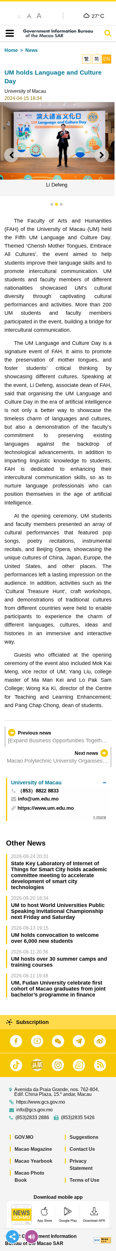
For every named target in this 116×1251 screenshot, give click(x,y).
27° (98, 16)
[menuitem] (58, 782)
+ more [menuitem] (99, 817)
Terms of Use (84, 1180)
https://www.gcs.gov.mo (40, 1102)
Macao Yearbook (33, 1161)
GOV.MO (24, 1137)
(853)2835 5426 (78, 1117)
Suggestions (84, 1137)
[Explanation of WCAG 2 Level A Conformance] (102, 1239)
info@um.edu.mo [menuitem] (38, 799)
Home (11, 50)
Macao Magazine (33, 1149)
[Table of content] (8, 33)
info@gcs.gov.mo (34, 1109)
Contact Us (82, 1149)
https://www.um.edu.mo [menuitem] (46, 808)
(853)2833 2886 (32, 1117)
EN (106, 58)
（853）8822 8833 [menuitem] (38, 791)
